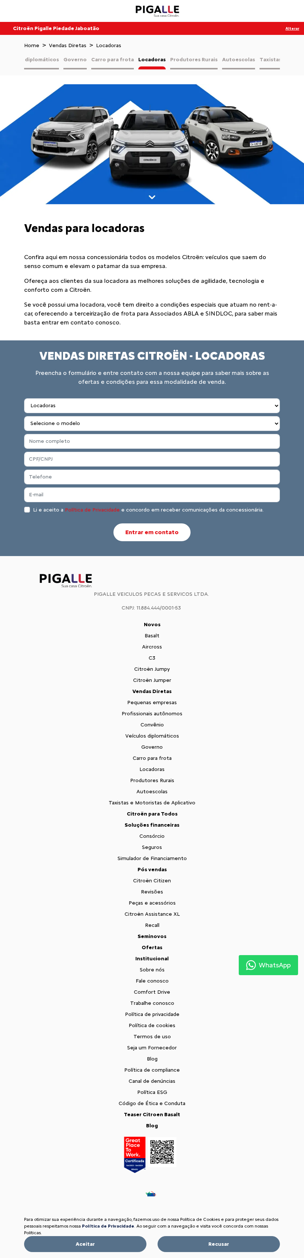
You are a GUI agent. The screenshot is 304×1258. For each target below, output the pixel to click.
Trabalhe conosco (152, 1003)
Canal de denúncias (152, 1081)
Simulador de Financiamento (152, 858)
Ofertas (152, 947)
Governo (75, 59)
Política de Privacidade (92, 510)
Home (31, 45)
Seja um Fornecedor (152, 1048)
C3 (152, 658)
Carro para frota (112, 59)
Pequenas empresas (152, 702)
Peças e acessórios (152, 903)
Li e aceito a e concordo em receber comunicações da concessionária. (148, 510)
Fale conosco (152, 981)
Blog (152, 1059)
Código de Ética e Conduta (152, 1103)
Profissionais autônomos (152, 713)
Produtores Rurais (194, 59)
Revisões (152, 892)
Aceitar (85, 1244)
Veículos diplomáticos (30, 59)
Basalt (152, 636)
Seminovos (152, 936)
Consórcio (152, 836)
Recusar (218, 1244)
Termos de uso (152, 1036)
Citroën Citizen (152, 881)
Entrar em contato (152, 532)
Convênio (152, 725)
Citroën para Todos (152, 814)
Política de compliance (152, 1070)
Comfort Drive (152, 992)
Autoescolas (238, 59)
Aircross (152, 647)
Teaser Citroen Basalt (152, 1114)
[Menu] (24, 11)
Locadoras (152, 59)
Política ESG (152, 1092)
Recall (152, 925)
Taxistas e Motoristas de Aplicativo (152, 803)
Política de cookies (152, 1025)
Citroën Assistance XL (152, 914)
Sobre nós (152, 970)
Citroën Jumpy (152, 669)
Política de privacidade (152, 1014)
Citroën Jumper (152, 680)
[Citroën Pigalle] (158, 11)
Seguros (152, 847)
